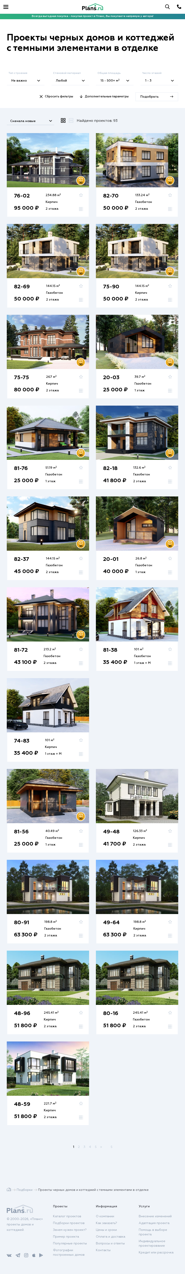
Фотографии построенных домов (69, 1252)
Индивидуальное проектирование (152, 1243)
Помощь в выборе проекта (153, 1232)
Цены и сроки (106, 1230)
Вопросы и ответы (110, 1243)
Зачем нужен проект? (70, 1230)
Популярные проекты (70, 1243)
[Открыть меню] (6, 7)
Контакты (103, 1250)
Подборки (24, 1190)
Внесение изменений (155, 1216)
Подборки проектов (69, 1223)
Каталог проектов (67, 1216)
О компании (105, 1216)
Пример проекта (66, 1236)
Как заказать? (106, 1223)
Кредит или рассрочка (156, 1252)
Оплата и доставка (110, 1236)
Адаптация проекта (154, 1223)
